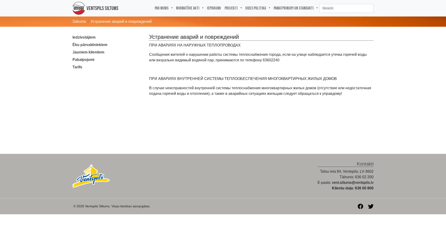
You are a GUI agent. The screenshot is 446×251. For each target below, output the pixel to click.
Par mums (161, 8)
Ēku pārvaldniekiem (89, 45)
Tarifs (77, 67)
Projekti (231, 8)
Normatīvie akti (187, 8)
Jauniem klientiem (88, 52)
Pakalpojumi (83, 60)
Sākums (79, 21)
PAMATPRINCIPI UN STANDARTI (294, 8)
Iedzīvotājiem (83, 37)
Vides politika (255, 8)
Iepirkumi (214, 8)
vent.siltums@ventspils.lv (353, 183)
